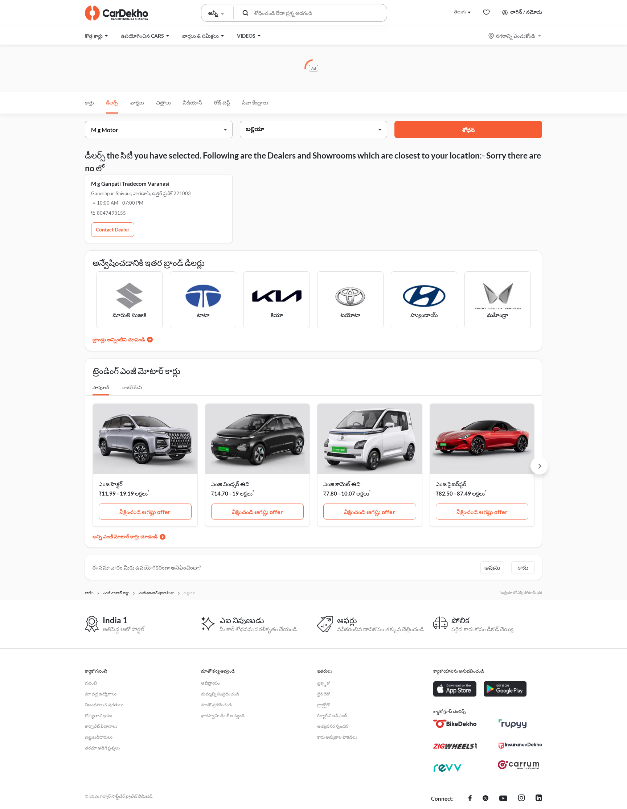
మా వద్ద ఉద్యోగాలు (100, 694)
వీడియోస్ (192, 102)
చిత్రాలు (163, 102)
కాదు (523, 567)
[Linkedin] (539, 799)
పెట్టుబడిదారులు (98, 737)
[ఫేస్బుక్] (470, 799)
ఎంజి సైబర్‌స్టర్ (451, 484)
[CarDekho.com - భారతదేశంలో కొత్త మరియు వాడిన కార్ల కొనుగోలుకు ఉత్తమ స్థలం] (116, 13)
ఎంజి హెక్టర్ (111, 484)
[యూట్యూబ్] (503, 799)
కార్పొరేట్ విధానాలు (101, 726)
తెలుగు (460, 12)
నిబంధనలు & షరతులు (104, 704)
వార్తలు (137, 102)
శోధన (468, 129)
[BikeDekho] (455, 724)
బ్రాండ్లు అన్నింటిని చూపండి (119, 339)
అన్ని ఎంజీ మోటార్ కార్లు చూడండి (125, 536)
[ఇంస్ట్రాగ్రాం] (521, 799)
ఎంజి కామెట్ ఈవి (342, 484)
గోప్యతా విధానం (98, 715)
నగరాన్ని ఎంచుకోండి (515, 36)
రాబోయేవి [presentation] (132, 387)
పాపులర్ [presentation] (101, 387)
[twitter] (485, 799)
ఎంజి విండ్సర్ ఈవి (230, 484)
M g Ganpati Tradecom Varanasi (130, 183)
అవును (492, 567)
